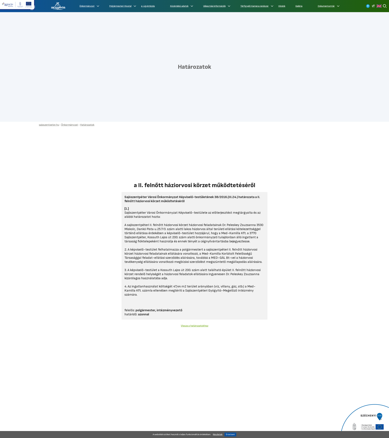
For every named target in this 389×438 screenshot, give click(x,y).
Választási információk (214, 6)
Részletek (217, 434)
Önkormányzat (87, 6)
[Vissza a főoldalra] (58, 6)
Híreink (281, 6)
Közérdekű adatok (179, 6)
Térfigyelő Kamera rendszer (254, 6)
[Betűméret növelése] (373, 6)
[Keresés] (384, 6)
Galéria (298, 6)
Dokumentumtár (326, 6)
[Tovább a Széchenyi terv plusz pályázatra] (17, 5)
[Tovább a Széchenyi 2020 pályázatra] (364, 420)
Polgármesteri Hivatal (120, 6)
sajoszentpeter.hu (49, 124)
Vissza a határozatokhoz (194, 325)
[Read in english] (379, 6)
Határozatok (87, 124)
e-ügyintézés (148, 6)
